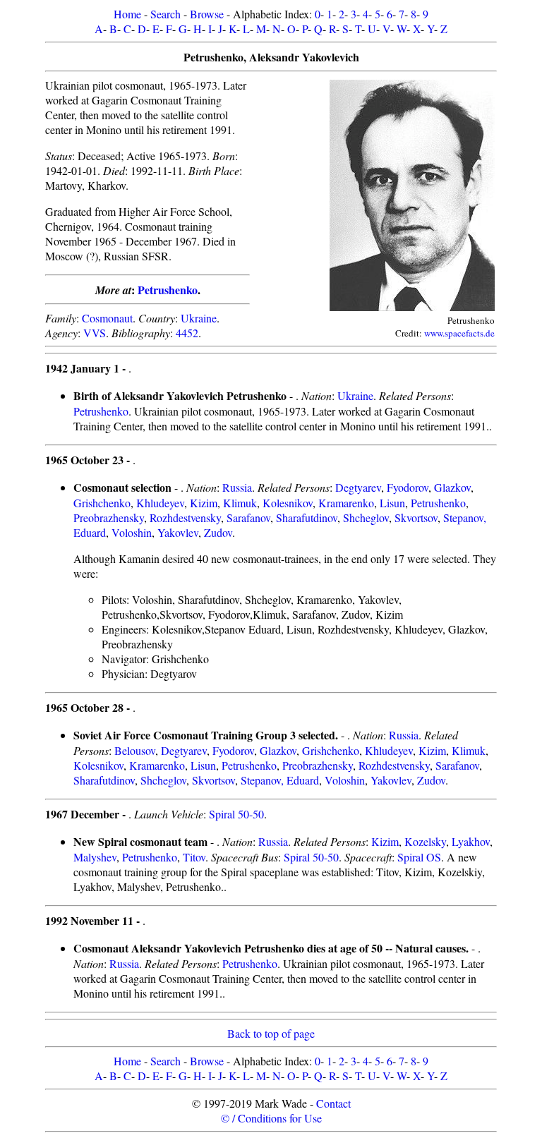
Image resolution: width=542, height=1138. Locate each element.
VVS (94, 332)
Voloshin (132, 532)
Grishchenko (102, 502)
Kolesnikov (288, 502)
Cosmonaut (107, 317)
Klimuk (240, 502)
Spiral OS (419, 856)
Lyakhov (471, 841)
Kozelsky (425, 841)
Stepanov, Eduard (280, 780)
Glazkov (452, 487)
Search (165, 13)
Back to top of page (271, 1033)
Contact (333, 1103)
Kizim (203, 502)
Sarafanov (248, 517)
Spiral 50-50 (236, 813)
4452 (187, 332)
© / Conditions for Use (271, 1117)
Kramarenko (346, 502)
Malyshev (94, 856)
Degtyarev (358, 487)
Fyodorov (407, 487)
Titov (194, 856)
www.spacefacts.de (459, 333)
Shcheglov (366, 517)
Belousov (134, 750)
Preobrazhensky (108, 517)
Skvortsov (416, 517)
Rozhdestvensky (185, 517)
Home (127, 13)
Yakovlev (177, 532)
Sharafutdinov (306, 517)
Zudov (218, 532)
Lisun (392, 502)
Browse (207, 13)
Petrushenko (168, 290)
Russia (237, 487)
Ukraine (199, 317)
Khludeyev (160, 502)
